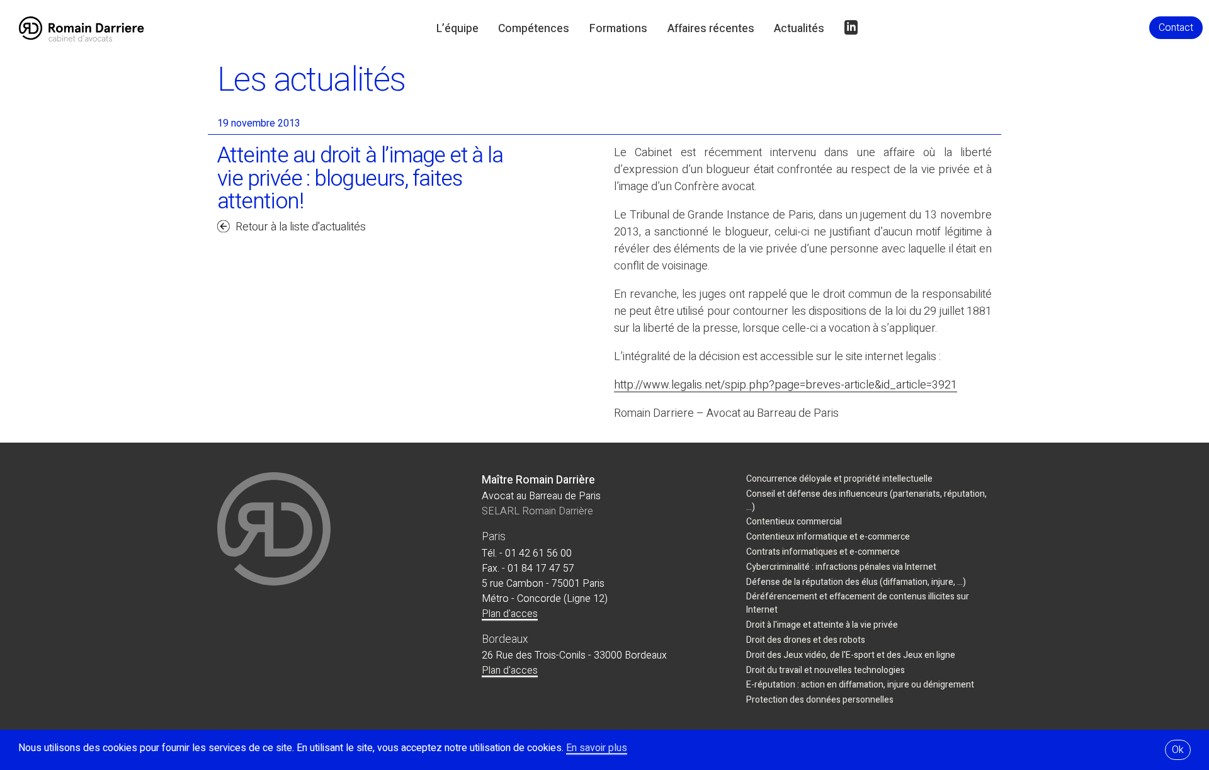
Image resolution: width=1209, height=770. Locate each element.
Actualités (799, 29)
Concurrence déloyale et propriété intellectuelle (839, 478)
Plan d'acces (510, 613)
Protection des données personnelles (820, 699)
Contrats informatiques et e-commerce (823, 551)
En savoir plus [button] (596, 748)
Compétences (533, 29)
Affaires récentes (710, 29)
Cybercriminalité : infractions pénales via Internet (841, 567)
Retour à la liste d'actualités (301, 226)
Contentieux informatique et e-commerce (828, 536)
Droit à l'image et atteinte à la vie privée (822, 624)
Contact (1176, 27)
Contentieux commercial (794, 521)
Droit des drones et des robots (805, 640)
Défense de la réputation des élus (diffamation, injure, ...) (856, 582)
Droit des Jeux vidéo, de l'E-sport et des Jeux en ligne (850, 655)
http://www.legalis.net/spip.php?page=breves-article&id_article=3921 (785, 385)
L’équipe (457, 29)
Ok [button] (1178, 749)
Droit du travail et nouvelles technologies (825, 670)
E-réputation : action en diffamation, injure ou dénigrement (860, 684)
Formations (618, 29)
